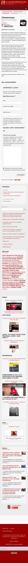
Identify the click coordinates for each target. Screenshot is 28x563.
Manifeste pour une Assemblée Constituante (13, 219)
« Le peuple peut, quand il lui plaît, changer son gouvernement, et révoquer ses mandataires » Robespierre (14, 536)
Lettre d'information (7, 531)
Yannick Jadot (16, 287)
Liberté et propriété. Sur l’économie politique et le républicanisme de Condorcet (13, 237)
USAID (23, 285)
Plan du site (5, 528)
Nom (4, 100)
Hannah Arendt (15, 268)
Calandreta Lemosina (11, 257)
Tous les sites (5, 423)
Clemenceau (7, 201)
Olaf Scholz (11, 280)
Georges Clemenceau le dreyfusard (11, 195)
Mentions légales (14, 541)
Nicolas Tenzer (13, 278)
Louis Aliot (9, 273)
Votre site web (6, 112)
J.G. (3, 21)
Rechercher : (5, 206)
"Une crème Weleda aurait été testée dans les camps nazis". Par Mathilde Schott (11, 467)
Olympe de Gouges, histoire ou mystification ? (14, 234)
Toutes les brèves (6, 449)
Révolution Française (14, 426)
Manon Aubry (17, 274)
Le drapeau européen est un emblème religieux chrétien (12, 223)
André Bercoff (18, 255)
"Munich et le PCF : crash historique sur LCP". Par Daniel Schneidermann (10, 479)
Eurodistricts (14, 265)
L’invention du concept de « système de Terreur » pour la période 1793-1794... (12, 230)
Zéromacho (4, 289)
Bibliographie (6, 13)
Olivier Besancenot (8, 255)
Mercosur (9, 277)
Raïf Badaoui (5, 282)
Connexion (4, 548)
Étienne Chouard (17, 263)
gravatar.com (6, 121)
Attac (3, 257)
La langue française (7, 244)
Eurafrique (5, 265)
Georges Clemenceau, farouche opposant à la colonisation (13, 192)
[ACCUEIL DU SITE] (14, 2)
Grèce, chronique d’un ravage (10, 226)
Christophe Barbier (15, 259)
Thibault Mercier (15, 285)
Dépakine (14, 262)
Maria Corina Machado (9, 275)
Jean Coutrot (10, 270)
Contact (12, 528)
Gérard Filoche (11, 267)
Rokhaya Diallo (14, 284)
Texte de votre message (9, 135)
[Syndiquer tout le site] (14, 553)
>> (24, 209)
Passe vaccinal (19, 280)
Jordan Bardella (15, 272)
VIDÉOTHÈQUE (6, 247)
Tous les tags (5, 252)
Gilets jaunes (6, 241)
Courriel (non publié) (8, 106)
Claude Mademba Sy (7, 260)
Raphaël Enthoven (14, 282)
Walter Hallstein (6, 287)
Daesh (10, 262)
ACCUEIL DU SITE (7, 11)
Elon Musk (10, 263)
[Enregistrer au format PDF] (3, 26)
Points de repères (18, 11)
